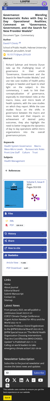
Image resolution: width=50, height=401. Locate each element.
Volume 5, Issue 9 (35, 182)
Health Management (14, 161)
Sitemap (8, 300)
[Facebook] (7, 380)
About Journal (11, 287)
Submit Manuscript (13, 293)
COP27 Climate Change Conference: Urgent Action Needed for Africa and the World (24, 319)
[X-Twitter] (14, 380)
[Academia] (27, 380)
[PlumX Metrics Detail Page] (35, 198)
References (14, 170)
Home (7, 284)
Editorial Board (11, 290)
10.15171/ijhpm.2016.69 (19, 54)
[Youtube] (40, 380)
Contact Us (9, 297)
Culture (26, 152)
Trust (35, 152)
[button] (31, 392)
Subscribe (39, 372)
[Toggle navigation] (24, 8)
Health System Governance (18, 146)
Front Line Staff (12, 152)
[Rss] (7, 386)
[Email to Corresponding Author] (20, 43)
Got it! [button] (7, 398)
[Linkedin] (21, 380)
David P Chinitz (10, 43)
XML (11, 220)
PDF (16, 225)
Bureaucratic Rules (34, 149)
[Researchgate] (33, 380)
